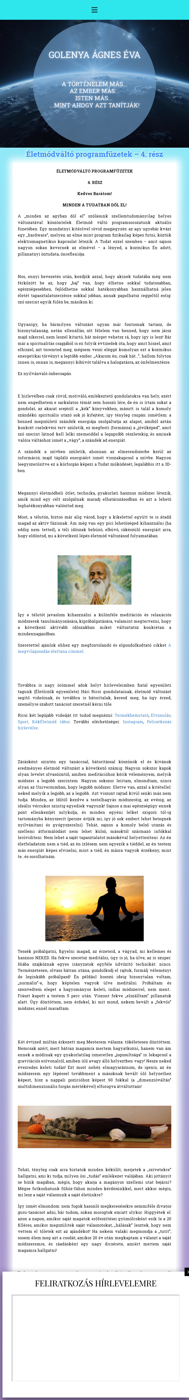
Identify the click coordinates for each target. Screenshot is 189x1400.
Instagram (133, 721)
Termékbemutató (132, 715)
